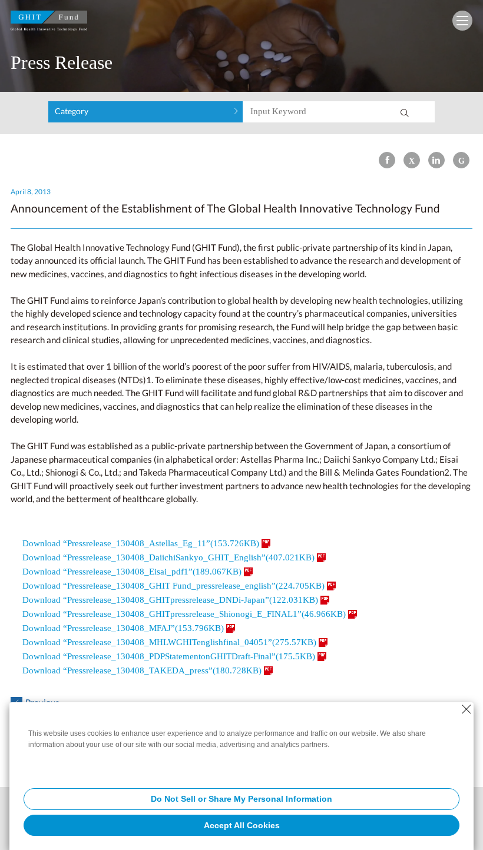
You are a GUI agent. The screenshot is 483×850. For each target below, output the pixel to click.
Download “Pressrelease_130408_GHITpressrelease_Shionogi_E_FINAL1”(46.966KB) (184, 614)
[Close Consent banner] (466, 709)
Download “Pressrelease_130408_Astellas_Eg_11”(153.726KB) (140, 543)
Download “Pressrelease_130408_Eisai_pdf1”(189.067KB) (132, 571)
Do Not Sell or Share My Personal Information (241, 798)
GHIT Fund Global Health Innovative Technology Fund (49, 23)
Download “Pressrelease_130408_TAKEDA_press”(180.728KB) (142, 670)
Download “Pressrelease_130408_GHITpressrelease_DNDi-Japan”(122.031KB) (170, 600)
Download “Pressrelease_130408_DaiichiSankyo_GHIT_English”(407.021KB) (168, 557)
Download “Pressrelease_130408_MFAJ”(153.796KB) (123, 628)
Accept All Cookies (242, 825)
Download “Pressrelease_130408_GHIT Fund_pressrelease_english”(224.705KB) (173, 585)
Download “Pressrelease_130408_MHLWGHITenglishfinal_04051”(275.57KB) (169, 642)
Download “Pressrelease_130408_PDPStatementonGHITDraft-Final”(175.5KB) (168, 656)
